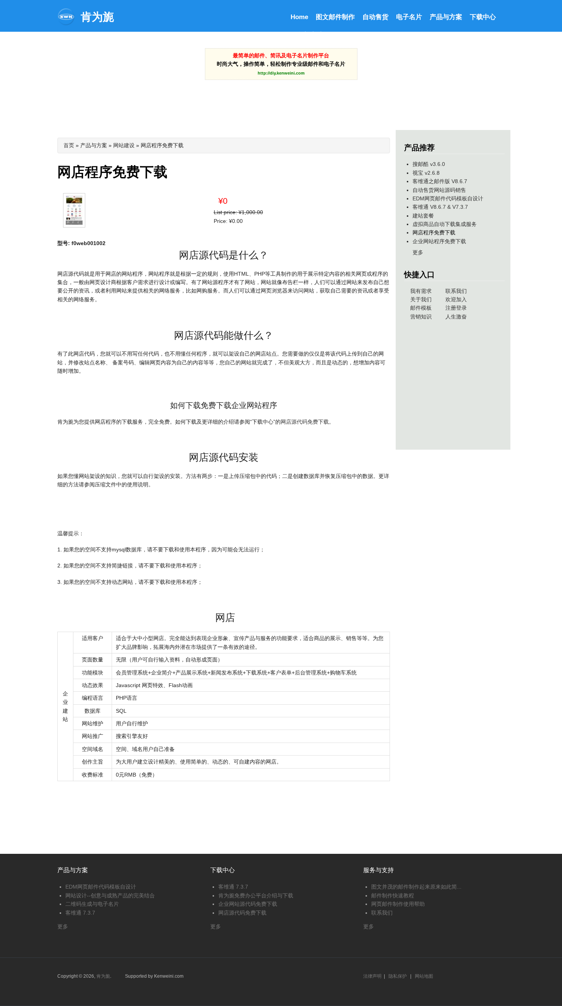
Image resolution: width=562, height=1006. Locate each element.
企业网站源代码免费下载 (247, 904)
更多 (418, 252)
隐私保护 (397, 976)
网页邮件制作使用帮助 (398, 904)
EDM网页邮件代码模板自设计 (448, 198)
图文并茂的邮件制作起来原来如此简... (416, 887)
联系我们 (456, 291)
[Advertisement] (281, 99)
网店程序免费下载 (434, 232)
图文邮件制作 (335, 17)
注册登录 (456, 308)
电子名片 (409, 17)
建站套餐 (423, 216)
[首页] (66, 24)
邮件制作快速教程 (392, 895)
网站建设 (124, 145)
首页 (68, 145)
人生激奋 (456, 317)
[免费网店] (77, 228)
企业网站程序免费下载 (439, 241)
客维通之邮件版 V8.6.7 (440, 181)
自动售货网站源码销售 (439, 190)
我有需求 (421, 291)
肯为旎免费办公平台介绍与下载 (255, 895)
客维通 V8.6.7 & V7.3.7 (440, 207)
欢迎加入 (456, 299)
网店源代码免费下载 (305, 422)
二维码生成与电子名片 (92, 904)
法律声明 (372, 976)
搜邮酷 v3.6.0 (429, 164)
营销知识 (421, 317)
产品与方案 (446, 17)
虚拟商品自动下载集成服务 (445, 224)
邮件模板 (421, 308)
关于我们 (421, 299)
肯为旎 (97, 17)
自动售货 (375, 17)
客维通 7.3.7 (80, 913)
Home (299, 17)
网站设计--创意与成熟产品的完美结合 (110, 895)
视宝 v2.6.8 (426, 173)
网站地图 (424, 976)
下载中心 (483, 17)
